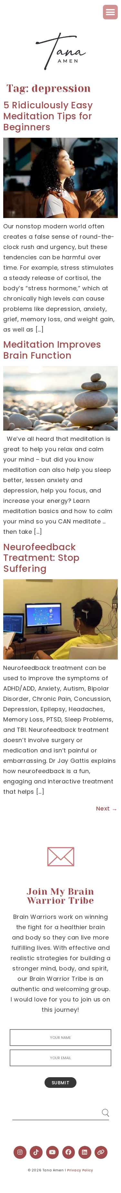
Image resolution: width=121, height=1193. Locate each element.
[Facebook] (68, 1152)
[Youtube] (52, 1152)
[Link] (101, 1152)
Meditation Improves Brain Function (52, 350)
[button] (110, 12)
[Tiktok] (36, 1152)
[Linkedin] (84, 1152)
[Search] (99, 1110)
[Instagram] (20, 1152)
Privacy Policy (80, 1170)
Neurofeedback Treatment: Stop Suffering (41, 558)
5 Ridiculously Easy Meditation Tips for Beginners (48, 116)
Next (107, 808)
